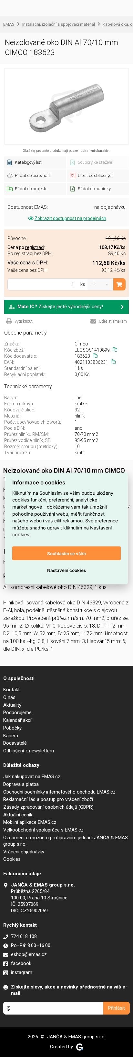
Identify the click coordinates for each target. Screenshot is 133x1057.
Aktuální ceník (17, 815)
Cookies (12, 859)
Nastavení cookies (66, 570)
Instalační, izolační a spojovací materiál (58, 24)
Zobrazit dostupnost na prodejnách (70, 218)
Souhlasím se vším (66, 553)
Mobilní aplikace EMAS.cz (29, 822)
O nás (9, 697)
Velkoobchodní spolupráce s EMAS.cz (43, 830)
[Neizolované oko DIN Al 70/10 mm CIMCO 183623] (66, 106)
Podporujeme (17, 712)
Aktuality (12, 705)
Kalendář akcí (17, 720)
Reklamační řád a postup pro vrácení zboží (48, 799)
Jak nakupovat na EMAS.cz (31, 776)
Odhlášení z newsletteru (28, 751)
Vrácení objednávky (23, 852)
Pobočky (12, 728)
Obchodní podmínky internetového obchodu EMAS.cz (59, 792)
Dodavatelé (15, 743)
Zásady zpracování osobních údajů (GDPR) (48, 807)
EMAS (9, 24)
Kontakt (11, 690)
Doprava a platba (21, 784)
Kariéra (10, 736)
